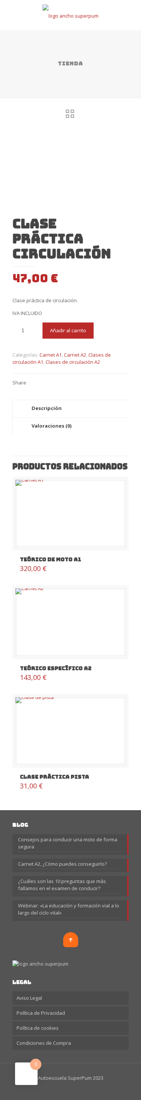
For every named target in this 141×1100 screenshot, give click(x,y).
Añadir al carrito (68, 330)
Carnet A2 (75, 354)
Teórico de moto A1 (50, 559)
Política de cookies (38, 1028)
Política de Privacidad (41, 1013)
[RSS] (81, 1088)
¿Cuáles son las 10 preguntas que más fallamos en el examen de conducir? (62, 885)
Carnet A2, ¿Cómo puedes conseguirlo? (62, 863)
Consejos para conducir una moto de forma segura (67, 843)
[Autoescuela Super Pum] (70, 15)
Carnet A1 (50, 354)
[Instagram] (70, 1088)
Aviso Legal (29, 998)
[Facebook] (60, 1088)
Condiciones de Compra (44, 1043)
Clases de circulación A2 (72, 362)
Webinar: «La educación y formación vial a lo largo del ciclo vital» (68, 909)
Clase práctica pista (54, 776)
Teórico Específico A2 (55, 668)
